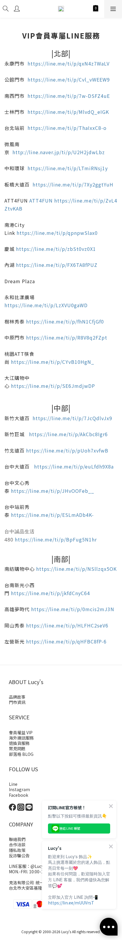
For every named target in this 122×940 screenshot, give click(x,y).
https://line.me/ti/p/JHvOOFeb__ (52, 490)
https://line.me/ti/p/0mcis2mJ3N (72, 609)
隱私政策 (17, 850)
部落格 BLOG (21, 754)
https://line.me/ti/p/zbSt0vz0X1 (56, 248)
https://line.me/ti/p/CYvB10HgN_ (52, 361)
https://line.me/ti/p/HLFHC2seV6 (67, 625)
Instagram (19, 789)
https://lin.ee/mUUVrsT (71, 903)
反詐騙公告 (19, 855)
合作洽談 (17, 844)
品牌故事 (17, 697)
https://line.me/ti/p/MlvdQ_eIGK (68, 111)
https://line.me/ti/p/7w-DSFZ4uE (69, 95)
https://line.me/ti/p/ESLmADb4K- (52, 514)
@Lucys (38, 866)
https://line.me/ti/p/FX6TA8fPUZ (56, 264)
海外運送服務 (21, 738)
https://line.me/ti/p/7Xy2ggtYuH (73, 184)
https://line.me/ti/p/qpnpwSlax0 (57, 232)
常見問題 (17, 748)
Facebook (18, 795)
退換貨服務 (19, 743)
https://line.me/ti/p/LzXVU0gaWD (46, 305)
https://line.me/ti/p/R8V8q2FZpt (66, 337)
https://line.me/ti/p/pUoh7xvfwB (67, 450)
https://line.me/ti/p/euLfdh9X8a (74, 466)
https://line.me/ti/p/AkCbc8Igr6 (68, 434)
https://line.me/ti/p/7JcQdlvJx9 (72, 418)
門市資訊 (17, 702)
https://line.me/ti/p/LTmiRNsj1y (68, 168)
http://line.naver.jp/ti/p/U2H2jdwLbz (58, 152)
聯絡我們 (17, 839)
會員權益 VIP (21, 732)
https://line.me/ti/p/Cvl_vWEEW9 (69, 79)
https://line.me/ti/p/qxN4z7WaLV (69, 63)
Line (13, 784)
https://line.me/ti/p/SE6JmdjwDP (53, 385)
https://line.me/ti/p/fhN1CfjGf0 (65, 321)
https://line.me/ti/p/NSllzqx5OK (76, 568)
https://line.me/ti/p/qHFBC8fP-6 (66, 641)
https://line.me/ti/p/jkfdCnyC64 (50, 593)
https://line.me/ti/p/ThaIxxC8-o (67, 127)
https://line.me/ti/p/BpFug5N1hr (56, 539)
